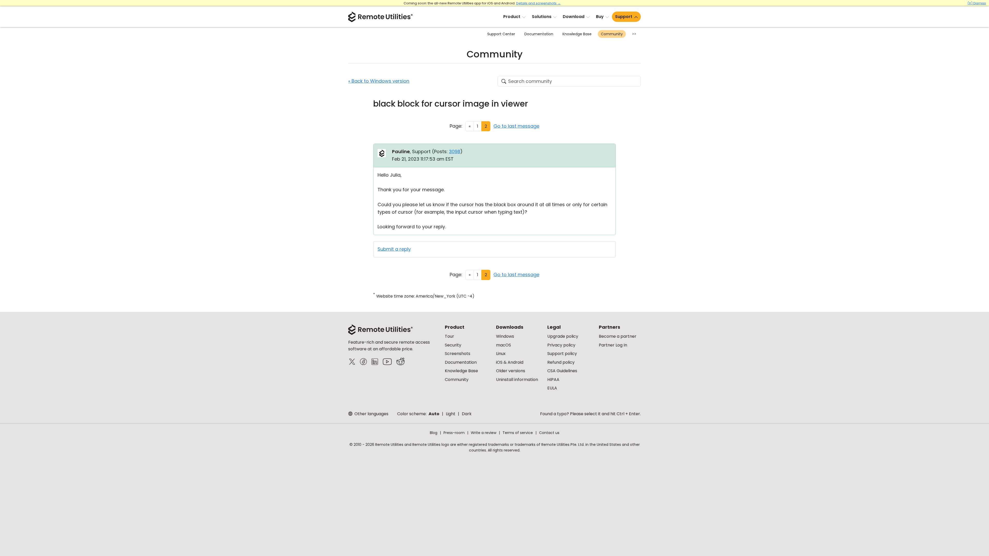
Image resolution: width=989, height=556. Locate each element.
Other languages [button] (370, 414)
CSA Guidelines (562, 371)
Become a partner (617, 336)
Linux (501, 354)
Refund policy (561, 362)
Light (450, 414)
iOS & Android (509, 362)
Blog (433, 432)
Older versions (510, 371)
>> (634, 34)
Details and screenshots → (538, 3)
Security (453, 345)
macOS (503, 345)
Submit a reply (394, 249)
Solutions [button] (541, 17)
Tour (449, 336)
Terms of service (517, 432)
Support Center (501, 34)
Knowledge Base (577, 34)
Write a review (483, 432)
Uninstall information (517, 380)
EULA (552, 388)
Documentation (538, 34)
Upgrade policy (562, 336)
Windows (505, 336)
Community (612, 34)
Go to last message (516, 126)
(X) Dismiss (976, 3)
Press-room (454, 432)
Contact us (549, 432)
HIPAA (553, 380)
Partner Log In (613, 345)
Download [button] (573, 17)
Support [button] (623, 17)
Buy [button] (600, 17)
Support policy (562, 354)
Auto (434, 414)
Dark (467, 414)
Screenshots (457, 354)
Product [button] (511, 17)
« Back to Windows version (378, 81)
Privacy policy (561, 345)
